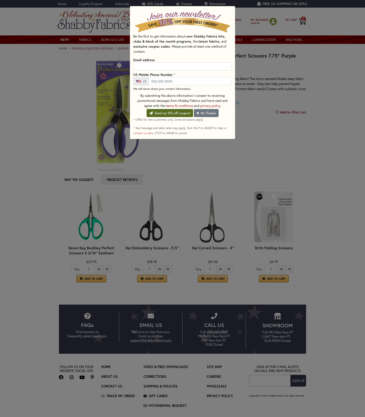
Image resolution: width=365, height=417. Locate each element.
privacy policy (210, 105)
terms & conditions (179, 105)
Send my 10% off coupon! (172, 113)
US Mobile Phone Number (154, 74)
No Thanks (208, 113)
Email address (144, 60)
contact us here (143, 133)
